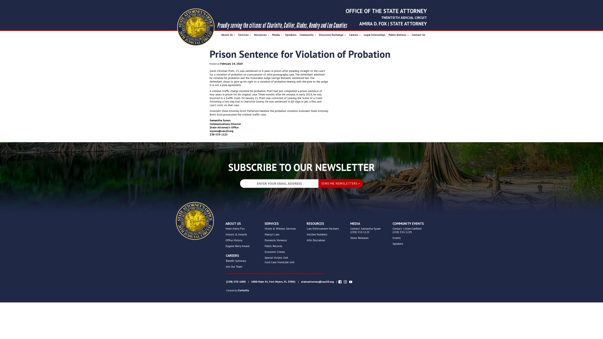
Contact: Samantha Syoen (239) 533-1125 (365, 230)
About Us (227, 35)
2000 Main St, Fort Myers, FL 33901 (273, 281)
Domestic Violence (276, 240)
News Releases (359, 238)
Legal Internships (374, 35)
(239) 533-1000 (236, 281)
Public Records (273, 246)
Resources (260, 35)
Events (397, 238)
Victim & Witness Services (280, 228)
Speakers (290, 35)
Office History (233, 240)
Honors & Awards (236, 234)
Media (276, 35)
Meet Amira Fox (235, 228)
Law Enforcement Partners (323, 228)
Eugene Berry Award (237, 246)
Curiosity (243, 290)
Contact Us (418, 35)
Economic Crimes (275, 252)
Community (307, 35)
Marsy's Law (272, 234)
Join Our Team (234, 266)
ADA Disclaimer (316, 240)
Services (243, 35)
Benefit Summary (236, 261)
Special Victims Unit (276, 257)
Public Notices (397, 35)
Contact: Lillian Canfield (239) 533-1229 (407, 230)
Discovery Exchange (331, 35)
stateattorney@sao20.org (317, 281)
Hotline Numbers (317, 234)
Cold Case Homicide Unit (279, 262)
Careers (354, 35)
